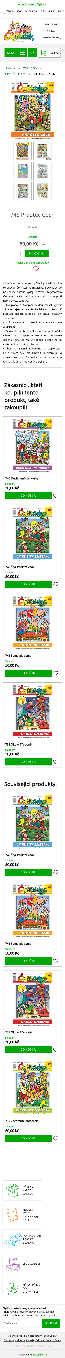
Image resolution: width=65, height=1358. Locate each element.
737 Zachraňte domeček (21, 1121)
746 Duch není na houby (21, 478)
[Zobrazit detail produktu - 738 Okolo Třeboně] (32, 712)
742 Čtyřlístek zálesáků (20, 567)
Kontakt (30, 1340)
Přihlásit (52, 30)
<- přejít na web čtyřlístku (32, 4)
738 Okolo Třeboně (18, 744)
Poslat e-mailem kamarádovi (32, 262)
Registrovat (52, 24)
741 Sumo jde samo (18, 655)
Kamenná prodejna (17, 1335)
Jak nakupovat (50, 1335)
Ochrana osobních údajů (48, 1340)
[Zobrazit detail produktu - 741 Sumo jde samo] (32, 623)
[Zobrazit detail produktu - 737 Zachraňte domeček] (32, 1088)
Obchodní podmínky (14, 1340)
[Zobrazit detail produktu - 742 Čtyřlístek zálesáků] (32, 534)
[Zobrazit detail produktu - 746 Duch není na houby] (32, 446)
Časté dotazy (35, 1335)
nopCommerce (39, 1354)
